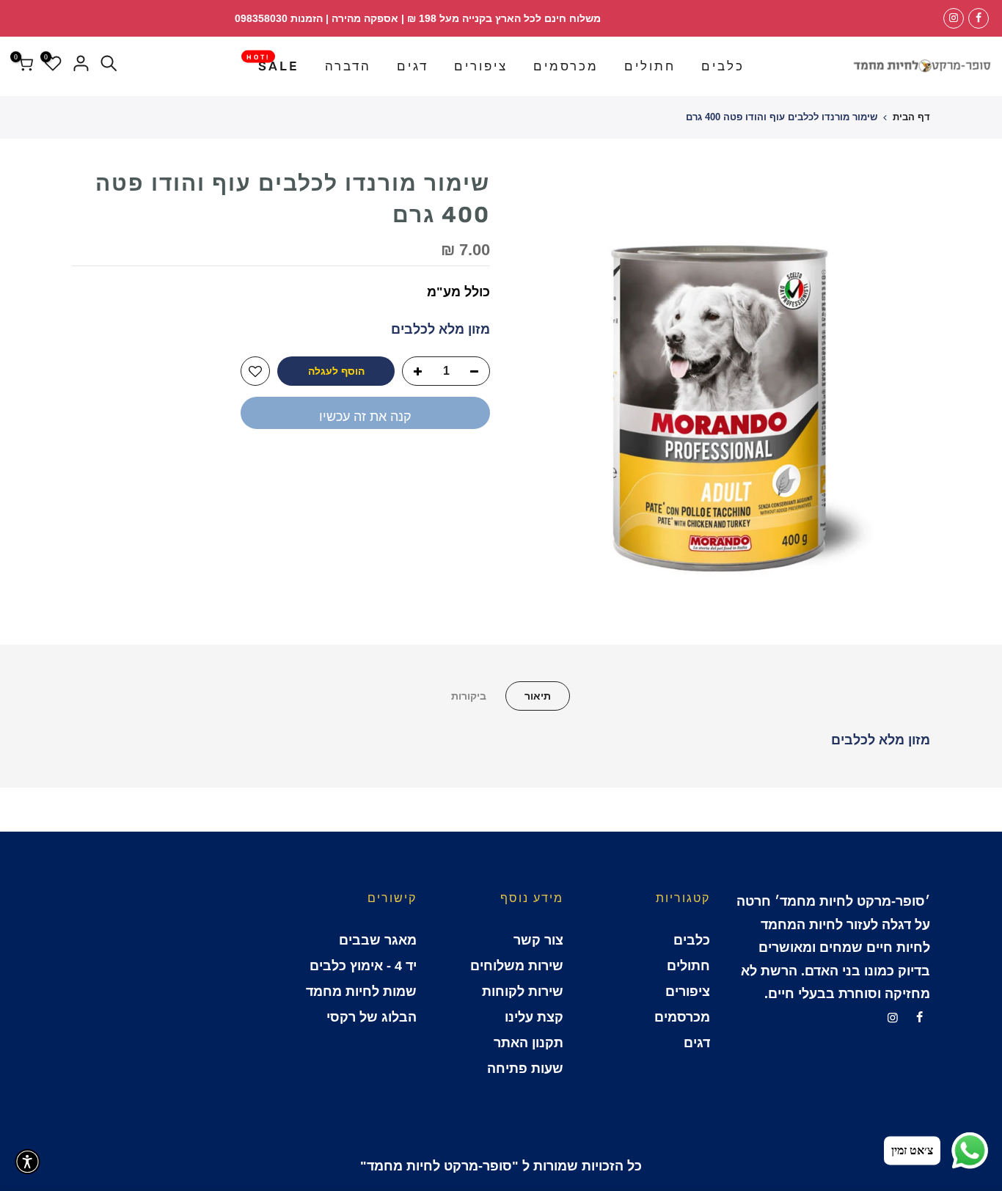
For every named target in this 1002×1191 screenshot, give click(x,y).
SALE (272, 63)
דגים (412, 66)
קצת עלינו (534, 1017)
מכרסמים (566, 66)
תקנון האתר (528, 1043)
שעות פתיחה (525, 1068)
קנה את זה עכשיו (365, 416)
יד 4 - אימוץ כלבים (363, 966)
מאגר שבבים (378, 940)
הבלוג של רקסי (371, 1017)
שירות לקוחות (522, 991)
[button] (27, 1161)
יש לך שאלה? (449, 465)
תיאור (537, 696)
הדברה (348, 66)
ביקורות (468, 696)
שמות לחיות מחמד (361, 991)
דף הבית (911, 116)
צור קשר (538, 940)
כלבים (723, 66)
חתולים (650, 66)
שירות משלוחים (516, 966)
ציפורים (481, 66)
